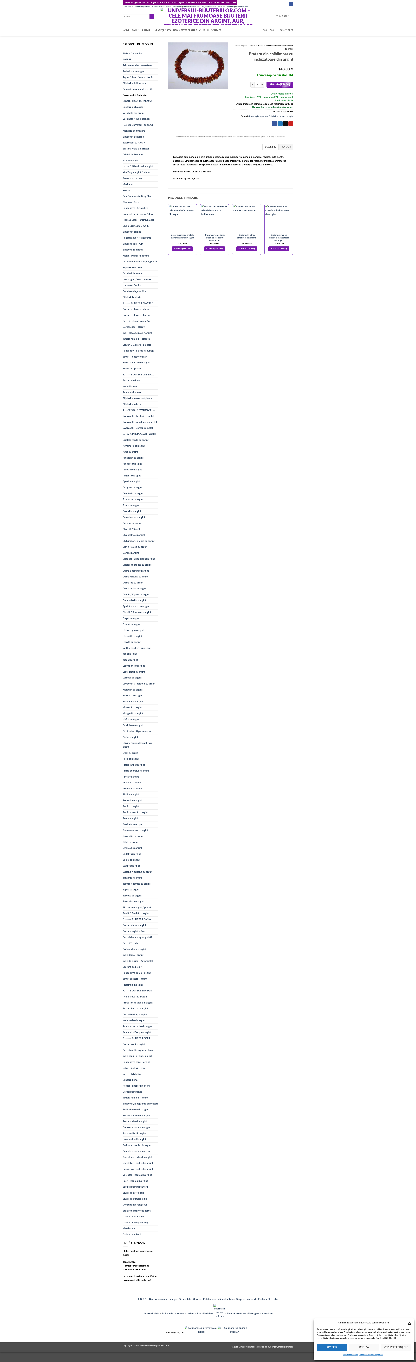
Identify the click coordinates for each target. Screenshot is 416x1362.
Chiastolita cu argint (134, 535)
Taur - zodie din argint (135, 1121)
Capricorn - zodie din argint (138, 1169)
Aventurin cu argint (133, 493)
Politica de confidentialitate (218, 1299)
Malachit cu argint (133, 690)
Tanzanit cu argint (132, 878)
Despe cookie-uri (350, 1355)
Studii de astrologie (133, 1193)
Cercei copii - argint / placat (138, 1050)
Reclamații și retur (268, 1299)
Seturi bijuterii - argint (135, 979)
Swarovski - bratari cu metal (138, 416)
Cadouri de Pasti (132, 1234)
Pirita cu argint (131, 777)
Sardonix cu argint (133, 824)
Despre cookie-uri (246, 1299)
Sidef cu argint (130, 842)
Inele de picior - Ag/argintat (138, 961)
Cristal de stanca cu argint (137, 565)
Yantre (126, 190)
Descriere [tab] (270, 147)
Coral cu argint (131, 553)
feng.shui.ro (128, 6)
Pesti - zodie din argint (135, 1181)
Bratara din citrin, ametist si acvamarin (246, 236)
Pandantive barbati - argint (138, 1026)
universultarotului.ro (226, 6)
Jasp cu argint (130, 660)
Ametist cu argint (132, 464)
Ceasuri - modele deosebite (138, 89)
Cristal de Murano (133, 154)
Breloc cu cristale (132, 178)
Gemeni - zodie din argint (137, 1127)
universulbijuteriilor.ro (144, 6)
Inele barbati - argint (134, 1020)
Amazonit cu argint (133, 458)
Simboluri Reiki (131, 202)
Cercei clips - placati (134, 327)
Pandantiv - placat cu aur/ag (138, 351)
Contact (216, 30)
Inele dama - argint (133, 955)
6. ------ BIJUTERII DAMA (137, 919)
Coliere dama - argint (134, 949)
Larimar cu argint (132, 678)
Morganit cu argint (133, 713)
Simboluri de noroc (133, 137)
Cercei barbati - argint (135, 1014)
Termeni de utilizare (190, 1299)
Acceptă (332, 1347)
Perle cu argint (131, 759)
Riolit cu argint (131, 794)
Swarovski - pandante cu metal (140, 422)
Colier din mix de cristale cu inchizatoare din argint (182, 236)
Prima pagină (241, 46)
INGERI (127, 59)
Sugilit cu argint (131, 866)
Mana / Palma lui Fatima (136, 256)
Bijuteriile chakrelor (133, 107)
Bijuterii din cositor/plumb (137, 398)
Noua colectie (130, 160)
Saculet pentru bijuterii (135, 1187)
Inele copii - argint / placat (137, 1056)
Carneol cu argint (132, 523)
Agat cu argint (130, 452)
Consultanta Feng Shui (135, 1205)
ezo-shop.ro (177, 6)
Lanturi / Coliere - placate (137, 345)
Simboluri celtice (132, 232)
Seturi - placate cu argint (136, 362)
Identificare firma (236, 1313)
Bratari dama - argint (134, 925)
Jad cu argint (130, 654)
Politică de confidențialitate (371, 1355)
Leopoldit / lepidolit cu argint (139, 684)
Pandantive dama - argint (137, 973)
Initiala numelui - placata (136, 339)
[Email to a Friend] (285, 123)
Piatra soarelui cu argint (136, 771)
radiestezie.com (241, 6)
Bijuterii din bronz (133, 404)
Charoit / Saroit (131, 529)
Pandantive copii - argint (136, 1062)
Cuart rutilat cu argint (135, 588)
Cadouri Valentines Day (135, 1222)
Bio (151, 1299)
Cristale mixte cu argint (136, 440)
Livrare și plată (162, 30)
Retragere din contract (260, 1313)
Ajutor (146, 30)
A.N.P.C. (142, 1299)
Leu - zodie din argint (134, 1139)
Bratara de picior (132, 967)
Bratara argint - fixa (134, 931)
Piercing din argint (133, 985)
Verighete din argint (133, 113)
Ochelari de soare (132, 273)
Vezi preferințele (396, 1347)
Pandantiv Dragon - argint (137, 1032)
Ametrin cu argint (132, 469)
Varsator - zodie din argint (137, 1175)
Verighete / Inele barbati (136, 119)
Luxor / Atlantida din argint (138, 166)
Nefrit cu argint (131, 719)
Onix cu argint (130, 737)
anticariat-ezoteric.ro (191, 6)
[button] (409, 1322)
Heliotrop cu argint (133, 630)
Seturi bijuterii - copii (134, 1068)
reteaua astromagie (166, 1299)
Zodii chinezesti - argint (136, 1109)
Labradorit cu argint (134, 666)
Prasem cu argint (132, 782)
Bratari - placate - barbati (137, 315)
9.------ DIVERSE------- (135, 1074)
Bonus (135, 30)
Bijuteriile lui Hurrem (134, 83)
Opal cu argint (130, 753)
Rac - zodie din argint (134, 1133)
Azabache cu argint (133, 499)
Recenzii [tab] (286, 147)
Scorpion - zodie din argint (137, 1157)
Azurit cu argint (131, 505)
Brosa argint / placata (135, 95)
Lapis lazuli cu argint (134, 672)
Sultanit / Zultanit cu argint (137, 872)
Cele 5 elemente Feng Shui (137, 196)
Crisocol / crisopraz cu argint (139, 559)
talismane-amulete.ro (162, 6)
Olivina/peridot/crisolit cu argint (137, 745)
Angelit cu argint (132, 475)
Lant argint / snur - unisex (137, 279)
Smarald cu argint (132, 848)
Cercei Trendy (130, 943)
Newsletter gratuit (185, 30)
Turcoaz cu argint (132, 895)
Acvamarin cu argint (134, 446)
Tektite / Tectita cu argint (136, 884)
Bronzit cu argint (132, 511)
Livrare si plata (151, 1313)
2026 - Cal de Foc (132, 53)
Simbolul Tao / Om (133, 244)
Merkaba (128, 184)
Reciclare (208, 1313)
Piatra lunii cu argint (134, 765)
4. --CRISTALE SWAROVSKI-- (139, 410)
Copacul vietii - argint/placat (139, 214)
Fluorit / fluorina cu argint (137, 612)
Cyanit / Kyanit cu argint (136, 594)
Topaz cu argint (131, 889)
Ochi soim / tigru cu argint (137, 731)
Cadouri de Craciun (133, 1216)
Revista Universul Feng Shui (138, 125)
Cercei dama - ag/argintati (137, 937)
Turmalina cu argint (133, 901)
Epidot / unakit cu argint (136, 606)
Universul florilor (132, 285)
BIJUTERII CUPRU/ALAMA (137, 101)
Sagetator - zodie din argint (138, 1163)
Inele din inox (130, 386)
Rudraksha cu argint (134, 71)
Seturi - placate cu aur (135, 357)
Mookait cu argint (132, 707)
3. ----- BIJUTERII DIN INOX (138, 374)
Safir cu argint (130, 818)
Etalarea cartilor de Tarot (137, 1211)
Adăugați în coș (279, 84)
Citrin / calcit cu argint (135, 547)
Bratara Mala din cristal (136, 149)
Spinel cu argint (131, 860)
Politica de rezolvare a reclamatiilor (181, 1313)
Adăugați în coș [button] (182, 249)
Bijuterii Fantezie (132, 297)
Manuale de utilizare (134, 131)
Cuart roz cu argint (133, 583)
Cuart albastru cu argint (136, 571)
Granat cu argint (132, 624)
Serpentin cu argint (133, 836)
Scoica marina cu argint (135, 830)
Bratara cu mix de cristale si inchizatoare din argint (279, 238)
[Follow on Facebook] (291, 4)
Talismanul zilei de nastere (137, 65)
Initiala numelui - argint (135, 1098)
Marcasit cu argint (133, 695)
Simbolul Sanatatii (133, 250)
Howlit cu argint (132, 642)
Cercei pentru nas (132, 1092)
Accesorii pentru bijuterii (136, 1086)
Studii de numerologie (135, 1199)
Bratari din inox (131, 380)
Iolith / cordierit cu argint (137, 648)
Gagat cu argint (131, 618)
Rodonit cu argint (132, 800)
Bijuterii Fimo (130, 1080)
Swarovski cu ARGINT (135, 143)
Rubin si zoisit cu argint (135, 812)
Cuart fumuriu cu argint (135, 577)
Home (126, 30)
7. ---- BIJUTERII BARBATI (137, 990)
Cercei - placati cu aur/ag (136, 321)
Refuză (364, 1347)
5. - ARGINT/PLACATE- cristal (139, 434)
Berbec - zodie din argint (136, 1115)
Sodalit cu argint (132, 854)
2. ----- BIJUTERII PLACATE (138, 303)
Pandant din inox (132, 392)
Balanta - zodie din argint (137, 1151)
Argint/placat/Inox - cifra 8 (138, 77)
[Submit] (152, 16)
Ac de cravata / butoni (135, 997)
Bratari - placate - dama (136, 309)
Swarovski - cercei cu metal (138, 428)
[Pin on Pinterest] (290, 123)
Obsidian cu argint (133, 725)
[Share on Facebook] (274, 123)
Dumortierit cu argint (134, 600)
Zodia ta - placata (132, 368)
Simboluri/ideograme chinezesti (140, 1104)
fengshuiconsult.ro (209, 6)
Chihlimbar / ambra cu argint (139, 541)
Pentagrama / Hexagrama (137, 238)
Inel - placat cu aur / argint (137, 333)
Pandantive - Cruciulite (135, 208)
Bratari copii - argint (134, 1044)
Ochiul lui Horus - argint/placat (140, 261)
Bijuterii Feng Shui (132, 267)
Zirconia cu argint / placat (137, 907)
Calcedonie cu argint (134, 517)
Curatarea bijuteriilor (134, 291)
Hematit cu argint (132, 636)
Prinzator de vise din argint (138, 1003)
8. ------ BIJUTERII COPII (136, 1038)
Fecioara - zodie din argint (137, 1145)
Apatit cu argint (131, 481)
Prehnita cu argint (132, 788)
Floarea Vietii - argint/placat (138, 220)
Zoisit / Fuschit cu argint (136, 913)
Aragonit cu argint (133, 487)
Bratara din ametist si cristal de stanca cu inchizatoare (214, 238)
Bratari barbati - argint (135, 1008)
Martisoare (129, 1228)
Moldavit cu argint (133, 701)
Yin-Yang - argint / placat (136, 172)
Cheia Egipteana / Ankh (136, 226)
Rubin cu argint (131, 806)
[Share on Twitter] (280, 123)
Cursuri (204, 30)
